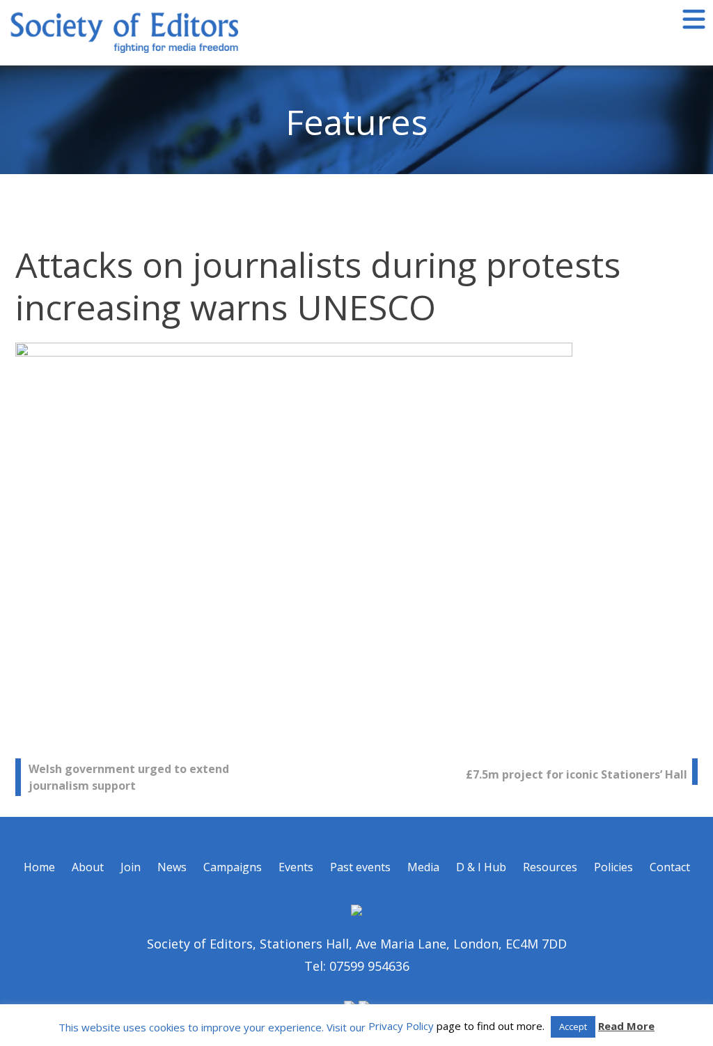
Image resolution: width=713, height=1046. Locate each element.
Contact (670, 867)
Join (130, 867)
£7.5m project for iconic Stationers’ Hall (576, 774)
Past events (360, 867)
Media (423, 867)
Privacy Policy (401, 1026)
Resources (550, 867)
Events (296, 867)
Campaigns (232, 867)
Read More (626, 1026)
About (88, 867)
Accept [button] (573, 1026)
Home (39, 867)
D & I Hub (481, 867)
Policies (613, 867)
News (172, 867)
